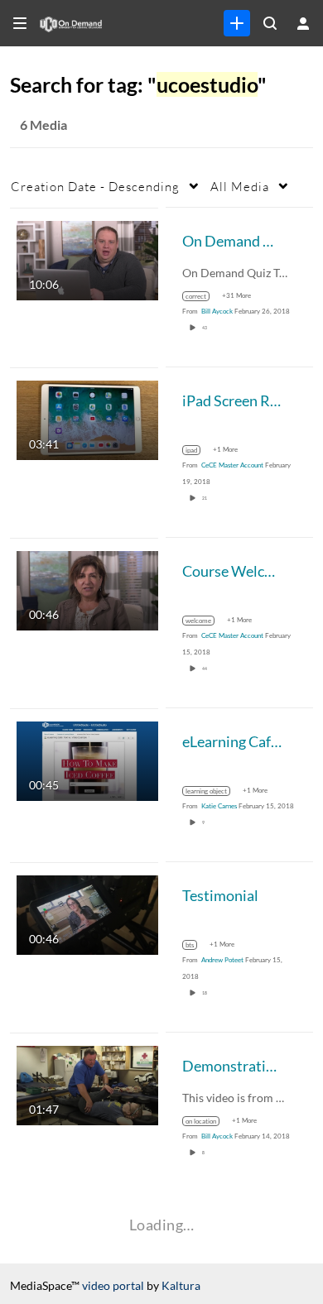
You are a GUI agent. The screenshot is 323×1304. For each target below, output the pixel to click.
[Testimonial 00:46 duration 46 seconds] (87, 913)
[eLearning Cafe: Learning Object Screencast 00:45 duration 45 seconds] (87, 759)
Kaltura (181, 1285)
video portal (113, 1285)
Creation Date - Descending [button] (95, 186)
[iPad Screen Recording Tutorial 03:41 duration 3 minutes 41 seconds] (87, 418)
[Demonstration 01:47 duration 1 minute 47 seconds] (87, 1083)
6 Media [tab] (43, 124)
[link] (237, 23)
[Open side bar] (20, 23)
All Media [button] (239, 186)
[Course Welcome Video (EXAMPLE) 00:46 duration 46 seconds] (87, 589)
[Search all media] (270, 23)
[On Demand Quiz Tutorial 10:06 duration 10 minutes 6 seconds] (87, 259)
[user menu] (303, 23)
